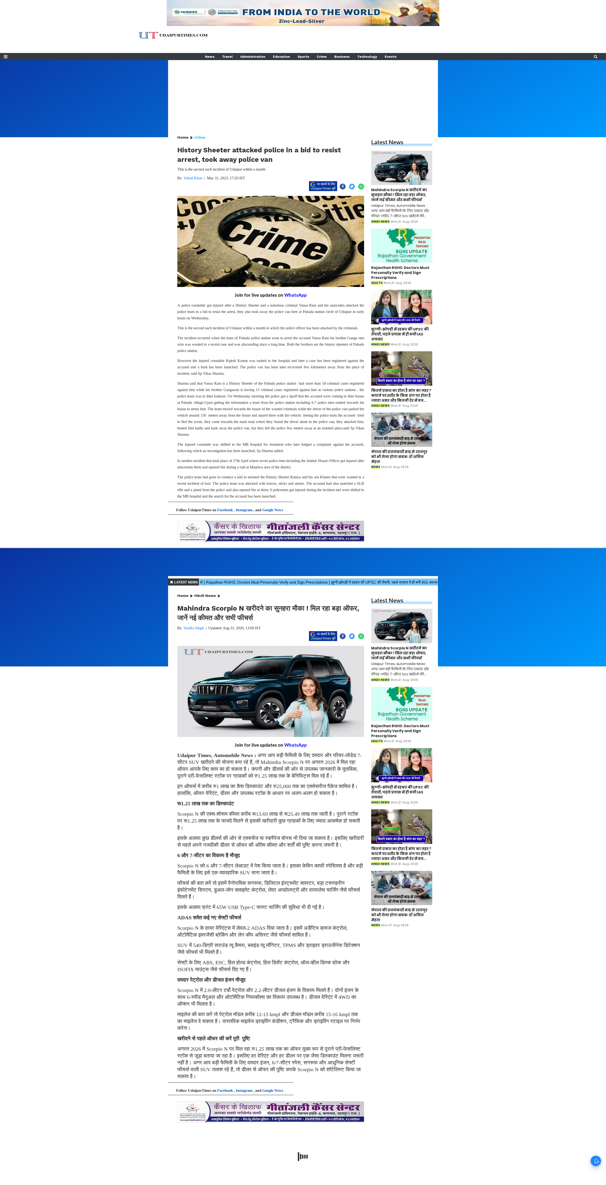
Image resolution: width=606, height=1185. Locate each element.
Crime (322, 56)
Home (182, 137)
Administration (252, 56)
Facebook (225, 510)
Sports (303, 56)
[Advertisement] (303, 93)
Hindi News (205, 595)
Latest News (387, 142)
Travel (227, 56)
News (209, 56)
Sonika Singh (194, 628)
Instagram (244, 510)
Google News (272, 510)
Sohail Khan (193, 178)
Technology (367, 56)
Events (391, 56)
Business (342, 56)
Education (281, 56)
